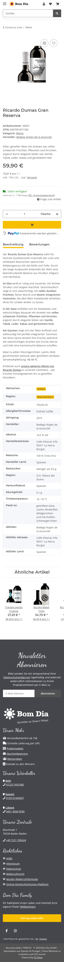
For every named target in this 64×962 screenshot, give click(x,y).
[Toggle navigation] (4, 2)
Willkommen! (28, 906)
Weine (19, 133)
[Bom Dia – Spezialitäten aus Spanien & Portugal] (18, 4)
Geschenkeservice (17, 753)
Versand (32, 177)
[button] (44, 4)
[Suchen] (57, 13)
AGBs (9, 858)
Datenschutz (13, 868)
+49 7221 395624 (15, 840)
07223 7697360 (15, 784)
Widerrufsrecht (15, 874)
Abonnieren (48, 693)
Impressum (13, 863)
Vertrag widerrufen (32, 918)
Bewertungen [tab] (39, 244)
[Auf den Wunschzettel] (54, 43)
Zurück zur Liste (13, 27)
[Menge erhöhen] (57, 214)
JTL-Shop (38, 957)
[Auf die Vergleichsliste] (44, 43)
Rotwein (41, 389)
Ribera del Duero (45, 397)
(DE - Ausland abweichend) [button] (41, 195)
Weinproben (14, 759)
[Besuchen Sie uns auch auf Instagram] (15, 931)
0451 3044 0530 (15, 811)
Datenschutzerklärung (16, 677)
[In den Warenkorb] (32, 225)
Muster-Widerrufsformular (22, 879)
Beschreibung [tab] (13, 244)
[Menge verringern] (7, 214)
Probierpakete (15, 748)
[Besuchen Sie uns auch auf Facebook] (6, 931)
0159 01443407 (15, 798)
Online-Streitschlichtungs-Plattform (27, 884)
